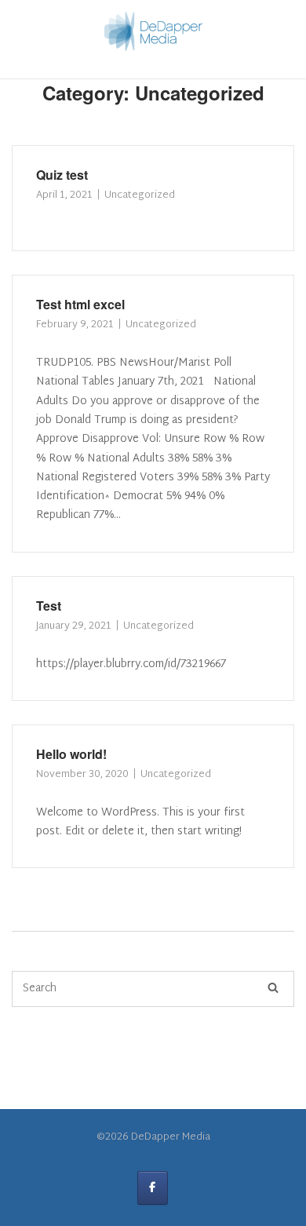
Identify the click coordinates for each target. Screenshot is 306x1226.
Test (48, 606)
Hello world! (71, 754)
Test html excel (80, 304)
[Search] (273, 989)
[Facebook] (152, 1188)
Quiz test (62, 175)
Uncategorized (139, 195)
